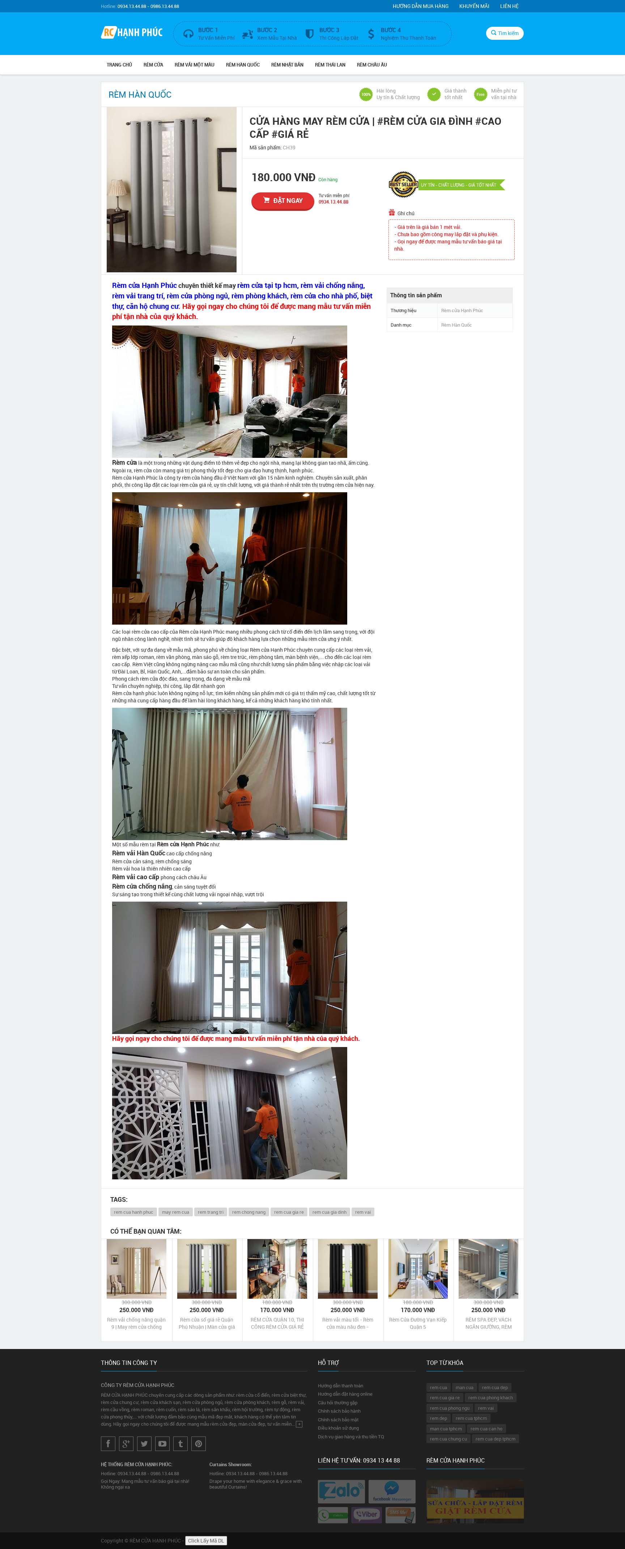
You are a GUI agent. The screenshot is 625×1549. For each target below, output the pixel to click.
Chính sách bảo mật (338, 1419)
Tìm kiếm (508, 33)
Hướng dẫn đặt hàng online (345, 1394)
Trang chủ (119, 64)
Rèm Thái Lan (330, 64)
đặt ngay (288, 200)
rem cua (438, 1387)
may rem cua (175, 1212)
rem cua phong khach (490, 1397)
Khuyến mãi (474, 6)
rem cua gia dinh (329, 1212)
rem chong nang (248, 1212)
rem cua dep (495, 1387)
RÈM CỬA (153, 64)
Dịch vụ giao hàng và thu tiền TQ (351, 1436)
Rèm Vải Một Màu (194, 64)
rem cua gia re (289, 1212)
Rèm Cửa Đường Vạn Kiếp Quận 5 (418, 1323)
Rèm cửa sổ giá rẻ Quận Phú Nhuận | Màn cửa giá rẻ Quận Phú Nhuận (207, 1323)
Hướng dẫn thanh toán (340, 1385)
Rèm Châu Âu (372, 64)
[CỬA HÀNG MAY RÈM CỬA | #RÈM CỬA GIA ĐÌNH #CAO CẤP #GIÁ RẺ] (172, 189)
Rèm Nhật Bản (287, 64)
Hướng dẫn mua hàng (420, 6)
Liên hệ (509, 6)
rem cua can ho (486, 1428)
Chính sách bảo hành (339, 1411)
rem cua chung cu (448, 1438)
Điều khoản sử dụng (338, 1428)
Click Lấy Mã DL (206, 1540)
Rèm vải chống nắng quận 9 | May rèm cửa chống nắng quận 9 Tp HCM (136, 1323)
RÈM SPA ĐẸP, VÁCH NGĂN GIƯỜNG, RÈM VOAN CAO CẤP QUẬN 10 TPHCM (488, 1323)
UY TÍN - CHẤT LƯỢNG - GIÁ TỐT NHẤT (458, 185)
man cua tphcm (446, 1428)
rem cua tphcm (471, 1418)
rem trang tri (211, 1212)
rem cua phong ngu (449, 1408)
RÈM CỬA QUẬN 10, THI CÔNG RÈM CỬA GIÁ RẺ (277, 1323)
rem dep (438, 1418)
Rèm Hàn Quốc (243, 64)
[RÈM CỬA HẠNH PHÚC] (131, 33)
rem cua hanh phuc (133, 1212)
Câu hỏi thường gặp (337, 1402)
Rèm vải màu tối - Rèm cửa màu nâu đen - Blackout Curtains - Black (348, 1323)
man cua (464, 1387)
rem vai (363, 1212)
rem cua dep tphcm (495, 1438)
